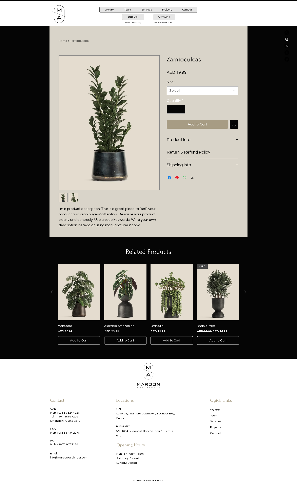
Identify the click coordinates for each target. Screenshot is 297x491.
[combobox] (202, 90)
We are (215, 409)
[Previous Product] (52, 292)
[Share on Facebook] (169, 177)
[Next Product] (245, 292)
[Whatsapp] (286, 32)
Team (214, 415)
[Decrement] (170, 109)
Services (215, 421)
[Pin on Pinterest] (177, 177)
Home (63, 40)
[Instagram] (286, 39)
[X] (286, 46)
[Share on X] (192, 177)
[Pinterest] (286, 52)
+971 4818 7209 (68, 416)
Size (171, 82)
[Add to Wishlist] (234, 124)
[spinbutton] (176, 109)
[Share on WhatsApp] (184, 177)
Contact (215, 433)
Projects (215, 427)
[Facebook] (286, 59)
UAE (119, 409)
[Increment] (181, 109)
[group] (149, 304)
